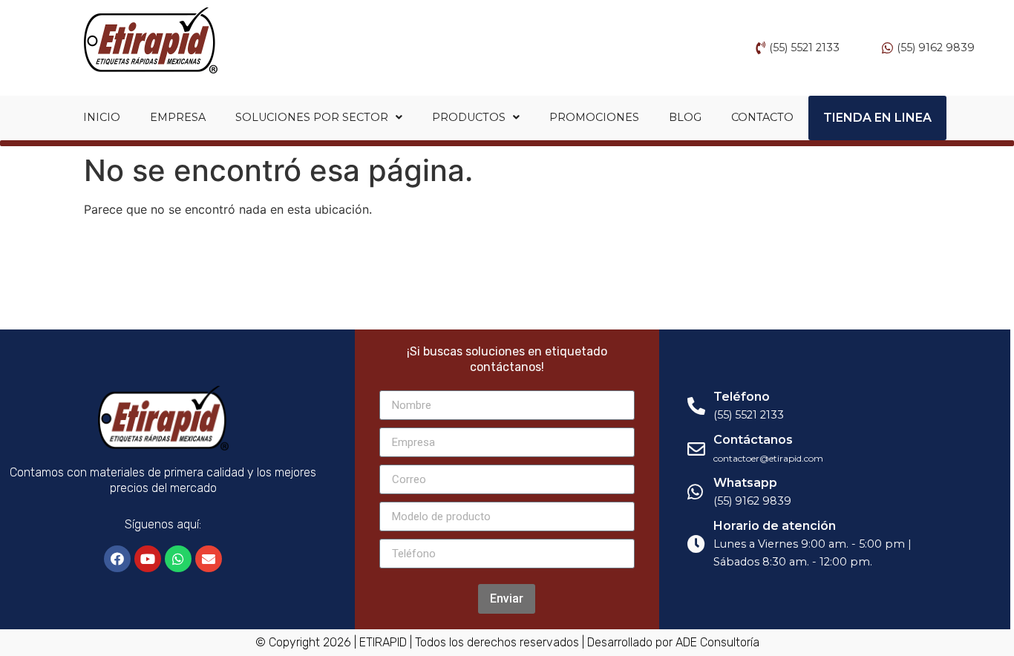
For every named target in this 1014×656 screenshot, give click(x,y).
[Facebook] (117, 558)
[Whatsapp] (178, 558)
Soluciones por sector (311, 117)
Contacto (762, 117)
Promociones (594, 117)
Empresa (178, 117)
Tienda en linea (877, 118)
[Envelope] (208, 558)
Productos (469, 117)
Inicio (101, 117)
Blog (685, 117)
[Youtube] (147, 558)
